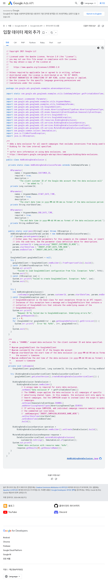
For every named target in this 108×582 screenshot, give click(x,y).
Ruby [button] (42, 42)
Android (6, 538)
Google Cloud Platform (12, 550)
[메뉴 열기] (4, 3)
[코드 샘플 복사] (102, 48)
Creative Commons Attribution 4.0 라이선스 (52, 487)
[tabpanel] (54, 257)
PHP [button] (23, 42)
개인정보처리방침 (16, 570)
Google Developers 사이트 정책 (63, 490)
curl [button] (59, 42)
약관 (5, 570)
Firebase (6, 546)
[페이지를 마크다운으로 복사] (51, 32)
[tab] (7, 42)
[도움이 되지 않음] (103, 26)
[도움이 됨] (99, 26)
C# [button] (15, 42)
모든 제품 (6, 559)
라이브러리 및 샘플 (52, 26)
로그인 (102, 3)
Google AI (7, 554)
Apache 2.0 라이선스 (10, 490)
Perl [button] (51, 42)
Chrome (6, 542)
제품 (9, 26)
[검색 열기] (76, 3)
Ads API (28, 3)
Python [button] (32, 42)
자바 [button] (7, 42)
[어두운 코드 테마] (98, 48)
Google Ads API (21, 26)
